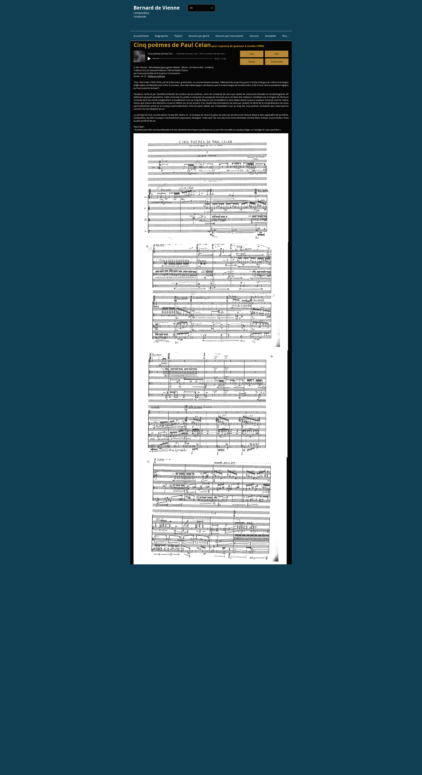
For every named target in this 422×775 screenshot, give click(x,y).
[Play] (149, 58)
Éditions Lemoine (156, 76)
